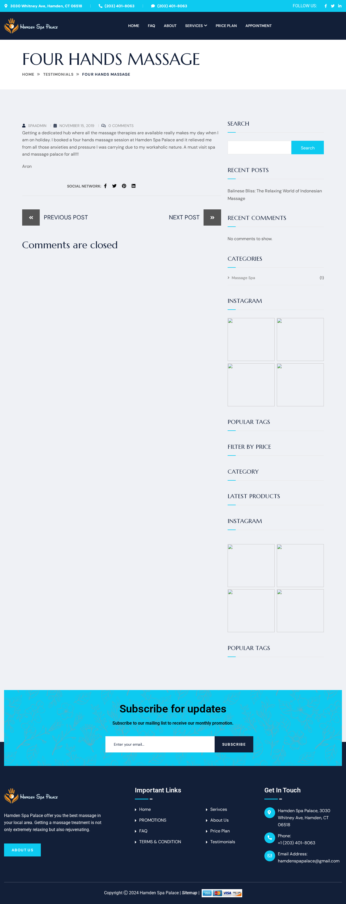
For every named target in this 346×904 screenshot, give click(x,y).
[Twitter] (333, 6)
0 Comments (121, 125)
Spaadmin (37, 125)
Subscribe (234, 744)
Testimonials (58, 74)
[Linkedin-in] (340, 6)
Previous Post (66, 217)
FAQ (151, 25)
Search (238, 124)
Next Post (184, 217)
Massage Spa (243, 278)
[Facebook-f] (326, 6)
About (170, 25)
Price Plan (226, 25)
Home (133, 25)
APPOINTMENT (258, 25)
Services (194, 25)
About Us (22, 850)
